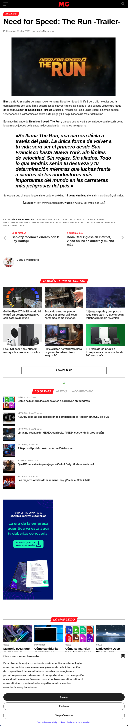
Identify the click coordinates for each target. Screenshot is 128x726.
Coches (42, 219)
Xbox (24, 225)
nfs (59, 222)
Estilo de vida (86, 219)
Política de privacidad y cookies (50, 722)
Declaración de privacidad (78, 722)
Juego (101, 219)
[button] (123, 656)
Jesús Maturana (45, 31)
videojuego (11, 225)
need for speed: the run (40, 222)
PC (83, 222)
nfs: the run (71, 222)
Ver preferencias (64, 715)
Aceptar (64, 697)
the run (110, 222)
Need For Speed (14, 222)
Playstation (95, 222)
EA (51, 219)
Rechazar (64, 706)
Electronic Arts (65, 219)
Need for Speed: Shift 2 (74, 101)
